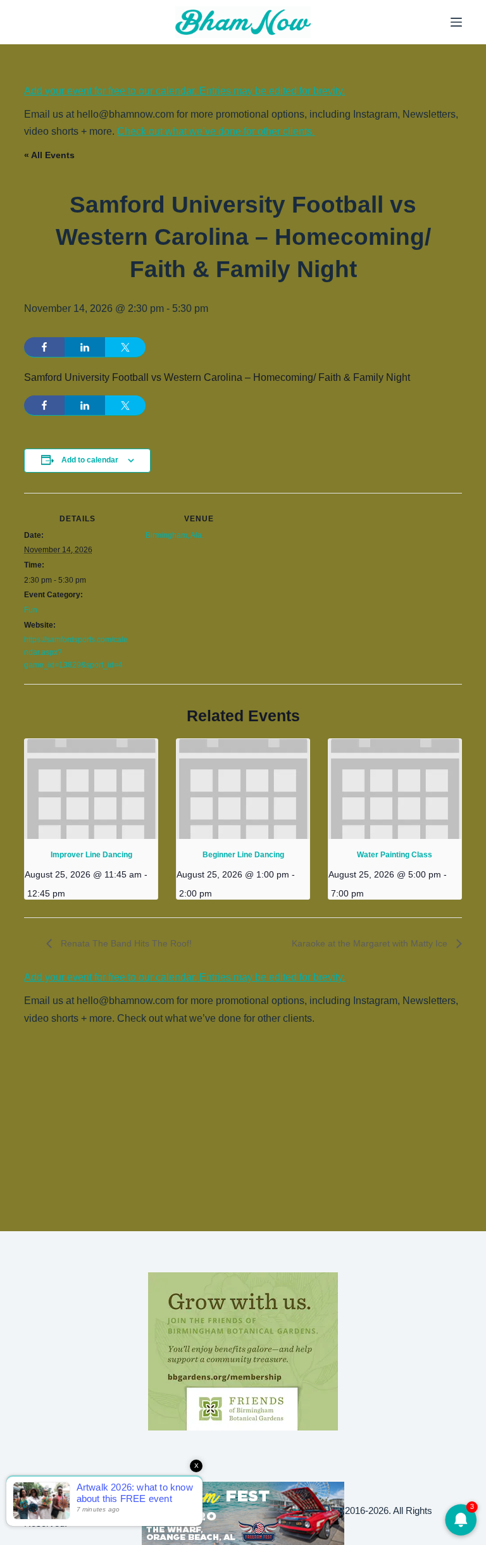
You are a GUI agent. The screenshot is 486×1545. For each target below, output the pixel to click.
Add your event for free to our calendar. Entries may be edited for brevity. (184, 90)
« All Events (49, 155)
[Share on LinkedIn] (85, 347)
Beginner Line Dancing (243, 854)
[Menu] (456, 22)
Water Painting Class (394, 854)
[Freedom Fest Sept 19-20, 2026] (243, 1512)
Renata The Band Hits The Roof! (125, 943)
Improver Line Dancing (91, 854)
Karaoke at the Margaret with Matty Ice (371, 943)
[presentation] (91, 788)
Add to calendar (89, 460)
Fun (30, 609)
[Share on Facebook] (44, 347)
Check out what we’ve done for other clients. (216, 131)
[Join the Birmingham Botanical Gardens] (243, 1350)
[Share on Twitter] (125, 347)
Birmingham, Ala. (175, 535)
